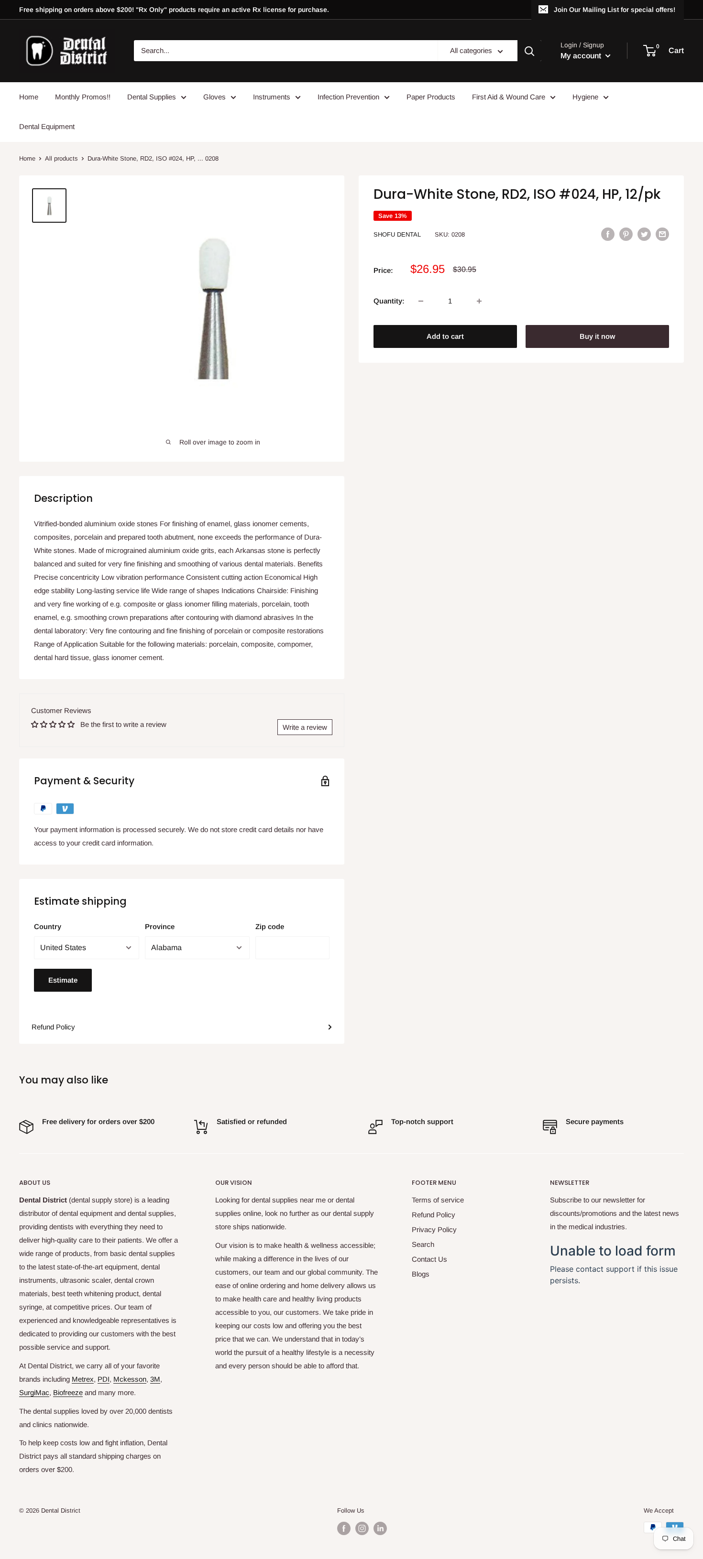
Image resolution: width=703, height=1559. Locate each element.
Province (160, 926)
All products (61, 158)
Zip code (269, 926)
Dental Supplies (151, 97)
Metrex (83, 1379)
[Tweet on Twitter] (644, 234)
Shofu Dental (397, 234)
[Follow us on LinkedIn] (380, 1528)
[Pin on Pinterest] (626, 234)
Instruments (271, 97)
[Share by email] (662, 234)
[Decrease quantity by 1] (421, 301)
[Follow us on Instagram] (362, 1528)
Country (47, 926)
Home (28, 97)
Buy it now (597, 336)
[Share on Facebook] (608, 234)
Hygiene (585, 97)
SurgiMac (34, 1392)
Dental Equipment (47, 126)
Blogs (420, 1274)
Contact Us (429, 1259)
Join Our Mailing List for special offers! (614, 9)
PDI (104, 1379)
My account (581, 56)
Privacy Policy (434, 1229)
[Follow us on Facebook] (344, 1528)
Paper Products (430, 97)
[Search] (529, 51)
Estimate (62, 980)
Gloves (214, 97)
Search (423, 1244)
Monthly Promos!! (82, 97)
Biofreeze (68, 1392)
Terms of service (438, 1200)
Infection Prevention (348, 97)
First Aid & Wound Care (508, 97)
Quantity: (389, 301)
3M (155, 1379)
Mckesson (129, 1379)
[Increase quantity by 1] (479, 301)
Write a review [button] (305, 727)
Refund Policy (53, 1027)
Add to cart (445, 336)
